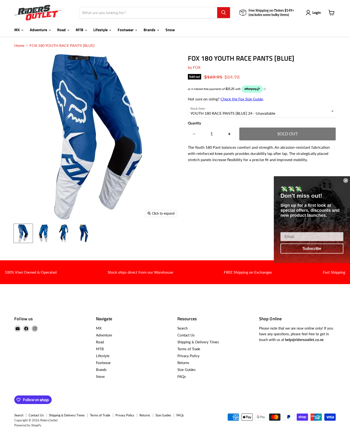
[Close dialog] (345, 180)
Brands (150, 30)
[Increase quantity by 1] (229, 134)
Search (182, 328)
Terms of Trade (188, 349)
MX (17, 30)
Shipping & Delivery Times (198, 342)
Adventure (39, 30)
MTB (80, 30)
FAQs (181, 376)
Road (62, 30)
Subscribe (312, 248)
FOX (196, 67)
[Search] (223, 12)
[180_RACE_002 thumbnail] (63, 233)
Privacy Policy (188, 356)
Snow (170, 30)
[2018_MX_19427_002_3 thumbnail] (84, 233)
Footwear (126, 30)
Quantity (194, 123)
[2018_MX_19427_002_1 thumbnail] (43, 233)
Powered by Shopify (27, 425)
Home (19, 45)
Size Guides (186, 369)
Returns (183, 362)
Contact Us (186, 335)
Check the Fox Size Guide (241, 99)
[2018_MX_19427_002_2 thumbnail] (23, 233)
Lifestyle (101, 30)
